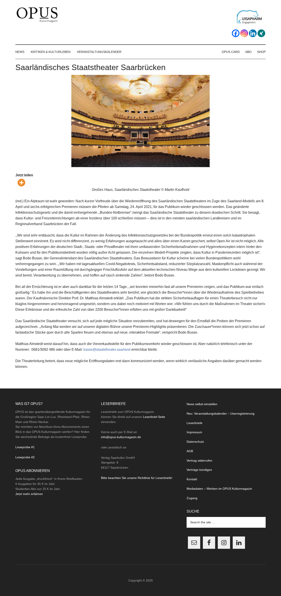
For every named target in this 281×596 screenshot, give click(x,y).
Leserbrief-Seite (154, 417)
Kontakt (192, 479)
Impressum (194, 432)
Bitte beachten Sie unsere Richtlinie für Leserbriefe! (136, 478)
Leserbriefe (194, 423)
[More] (21, 182)
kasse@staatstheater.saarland (106, 349)
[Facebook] (236, 33)
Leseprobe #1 (25, 447)
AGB (190, 451)
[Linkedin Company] (253, 33)
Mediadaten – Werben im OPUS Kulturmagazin (219, 488)
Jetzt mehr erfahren (29, 494)
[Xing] (261, 33)
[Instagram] (244, 33)
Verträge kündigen (199, 469)
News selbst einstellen (202, 404)
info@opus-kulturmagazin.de (121, 437)
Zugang (192, 498)
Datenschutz (195, 441)
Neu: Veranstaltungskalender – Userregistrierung (220, 413)
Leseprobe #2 (25, 457)
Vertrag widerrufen (199, 460)
